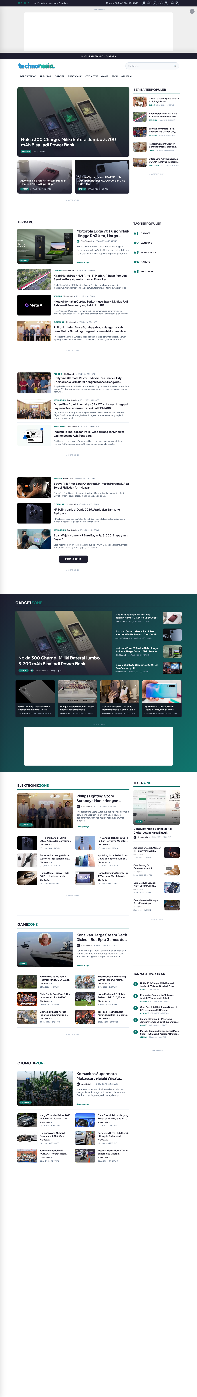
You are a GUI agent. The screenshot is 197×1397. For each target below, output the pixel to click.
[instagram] (149, 3)
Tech (115, 76)
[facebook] (144, 3)
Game (104, 76)
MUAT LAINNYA (73, 559)
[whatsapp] (177, 3)
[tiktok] (155, 3)
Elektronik (75, 76)
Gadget (59, 76)
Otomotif (91, 76)
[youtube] (172, 3)
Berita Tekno (28, 76)
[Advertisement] (98, 31)
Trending (45, 76)
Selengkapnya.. (83, 262)
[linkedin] (166, 3)
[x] (161, 3)
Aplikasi (126, 76)
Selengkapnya (82, 826)
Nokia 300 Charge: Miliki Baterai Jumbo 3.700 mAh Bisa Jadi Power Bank (79, 3)
